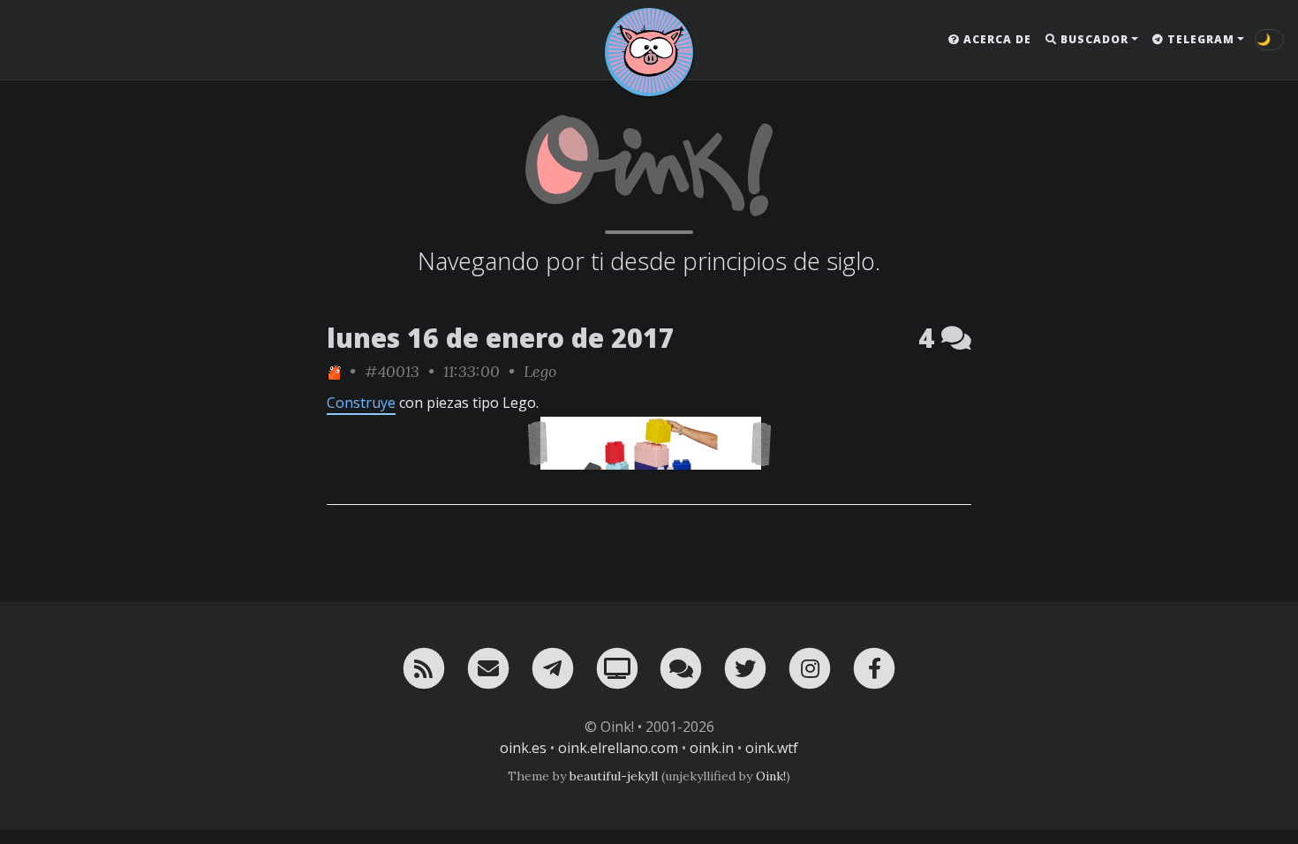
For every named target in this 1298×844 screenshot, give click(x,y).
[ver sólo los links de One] (334, 371)
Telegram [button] (1199, 39)
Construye (361, 402)
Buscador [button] (1092, 39)
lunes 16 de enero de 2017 (501, 337)
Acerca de (995, 39)
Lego (540, 371)
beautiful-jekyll (614, 776)
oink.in (712, 747)
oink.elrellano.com (618, 747)
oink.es (523, 747)
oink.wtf (771, 747)
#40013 (392, 371)
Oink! (771, 776)
